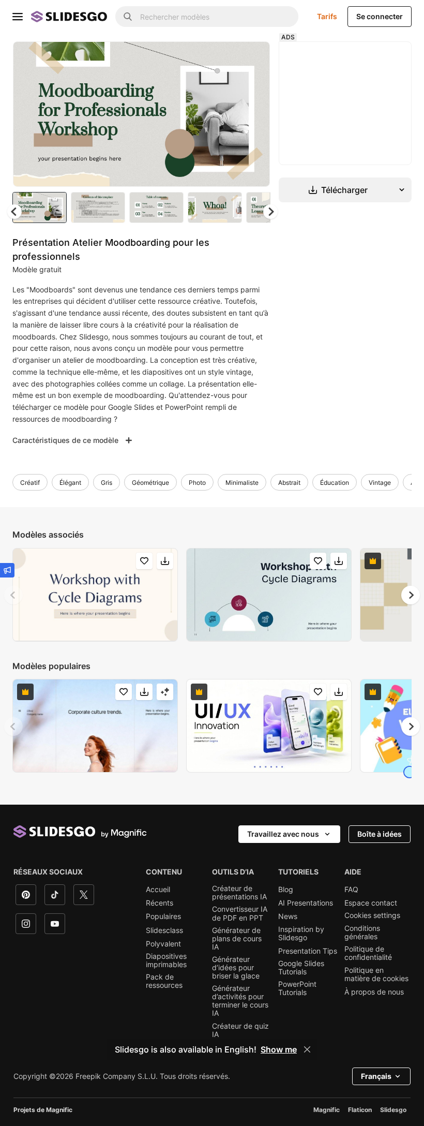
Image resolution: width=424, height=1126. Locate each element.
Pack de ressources (164, 981)
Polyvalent (163, 944)
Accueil (158, 889)
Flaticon (360, 1110)
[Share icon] (252, 58)
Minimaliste (242, 482)
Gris (106, 482)
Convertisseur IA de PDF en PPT (239, 913)
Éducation (334, 482)
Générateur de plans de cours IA (237, 938)
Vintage (380, 482)
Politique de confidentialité (368, 953)
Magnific (326, 1110)
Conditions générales (362, 932)
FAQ (351, 889)
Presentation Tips (307, 951)
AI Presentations (305, 903)
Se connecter (379, 16)
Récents (159, 903)
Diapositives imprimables (166, 960)
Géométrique (150, 482)
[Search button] (127, 16)
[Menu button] (17, 16)
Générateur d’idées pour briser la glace (236, 967)
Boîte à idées (379, 833)
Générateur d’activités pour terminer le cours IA (240, 1000)
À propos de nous (374, 992)
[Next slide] (254, 114)
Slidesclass (164, 930)
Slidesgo (393, 1110)
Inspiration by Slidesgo (301, 933)
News (287, 916)
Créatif (30, 482)
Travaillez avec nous (283, 833)
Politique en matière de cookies (376, 974)
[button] (270, 211)
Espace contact (370, 903)
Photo (197, 482)
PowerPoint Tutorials (297, 988)
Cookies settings (372, 915)
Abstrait (289, 482)
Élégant (70, 482)
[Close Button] (307, 1049)
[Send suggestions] (7, 570)
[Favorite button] (225, 58)
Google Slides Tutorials (301, 967)
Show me (279, 1049)
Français (376, 1076)
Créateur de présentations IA (239, 892)
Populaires (163, 916)
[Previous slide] (13, 595)
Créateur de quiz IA (240, 1030)
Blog (285, 889)
